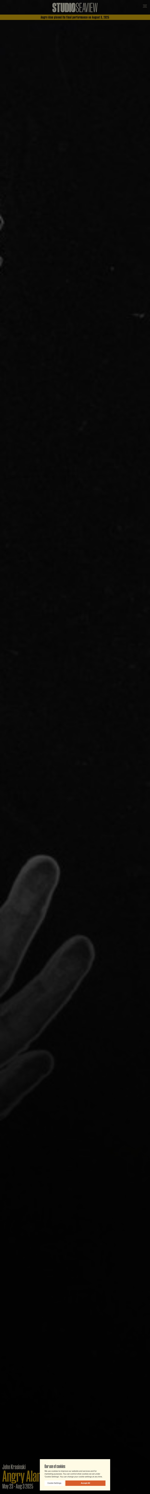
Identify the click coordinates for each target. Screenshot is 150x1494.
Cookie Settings (54, 1483)
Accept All (85, 1483)
